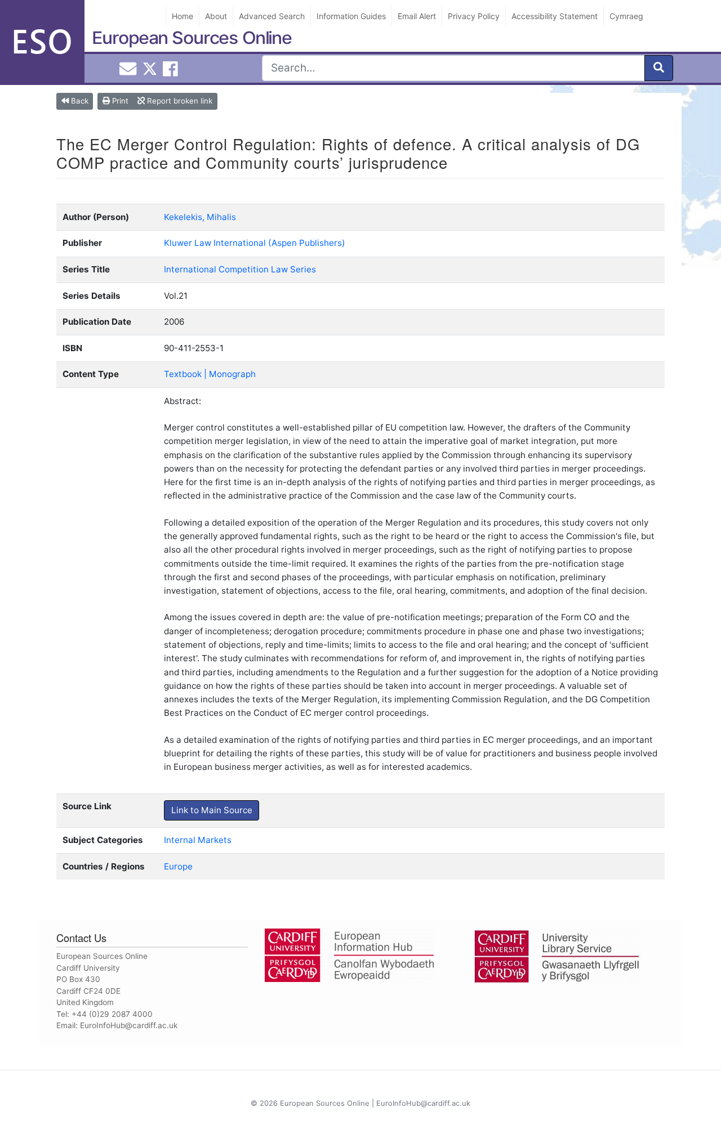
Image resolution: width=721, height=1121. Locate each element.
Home (182, 16)
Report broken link (178, 100)
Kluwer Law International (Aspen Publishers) (254, 242)
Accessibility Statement (554, 16)
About (216, 16)
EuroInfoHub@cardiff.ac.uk (128, 1025)
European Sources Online (192, 38)
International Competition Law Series (240, 269)
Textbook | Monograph (210, 374)
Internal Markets (198, 840)
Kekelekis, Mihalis (200, 217)
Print (119, 100)
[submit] (658, 68)
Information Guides (351, 16)
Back (78, 100)
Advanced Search (272, 16)
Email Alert (417, 16)
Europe (178, 866)
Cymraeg (626, 16)
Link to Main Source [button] (211, 810)
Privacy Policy (474, 16)
